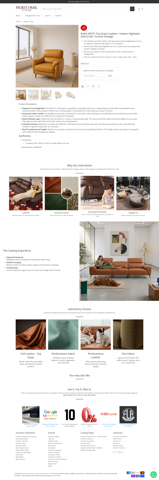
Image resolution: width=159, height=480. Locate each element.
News (50, 466)
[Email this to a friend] (99, 87)
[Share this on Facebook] (88, 87)
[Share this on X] (83, 87)
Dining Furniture (54, 455)
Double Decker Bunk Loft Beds (91, 448)
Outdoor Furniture (54, 457)
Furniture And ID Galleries (57, 459)
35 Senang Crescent (109, 57)
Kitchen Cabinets (22, 441)
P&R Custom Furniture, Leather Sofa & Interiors (34, 473)
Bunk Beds (19, 455)
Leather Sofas (28, 22)
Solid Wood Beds (22, 439)
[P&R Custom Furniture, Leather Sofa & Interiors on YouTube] (121, 452)
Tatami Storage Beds (23, 452)
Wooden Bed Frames (88, 446)
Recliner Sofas (21, 446)
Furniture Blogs (53, 436)
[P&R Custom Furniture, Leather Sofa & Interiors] (26, 9)
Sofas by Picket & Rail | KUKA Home (93, 436)
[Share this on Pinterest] (93, 87)
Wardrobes (20, 457)
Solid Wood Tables (22, 450)
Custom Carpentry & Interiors (26, 436)
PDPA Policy (117, 439)
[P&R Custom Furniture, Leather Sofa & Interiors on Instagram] (119, 452)
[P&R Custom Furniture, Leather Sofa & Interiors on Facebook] (116, 452)
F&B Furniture (53, 461)
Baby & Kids (52, 464)
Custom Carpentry (54, 450)
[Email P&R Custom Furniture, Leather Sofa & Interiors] (114, 452)
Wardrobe (51, 448)
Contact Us (117, 441)
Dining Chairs (85, 443)
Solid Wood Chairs (22, 448)
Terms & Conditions (120, 436)
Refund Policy (118, 446)
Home (18, 22)
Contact (58, 15)
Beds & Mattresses (55, 443)
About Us (116, 443)
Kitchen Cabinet (54, 452)
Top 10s (51, 439)
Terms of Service (119, 448)
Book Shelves (20, 459)
